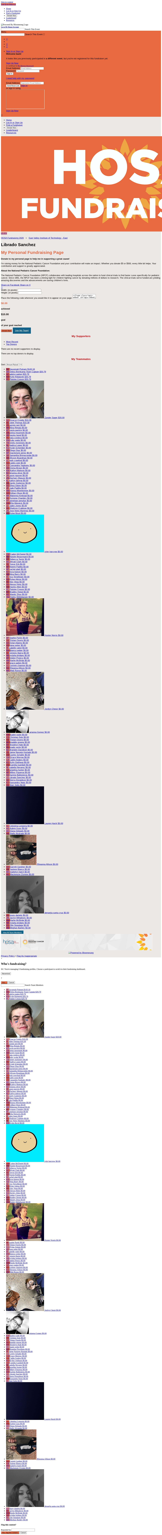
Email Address (13, 68)
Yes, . (4, 983)
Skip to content (7, 2)
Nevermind (6, 974)
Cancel (11, 983)
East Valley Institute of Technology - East (48, 238)
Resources (10, 20)
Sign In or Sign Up (14, 51)
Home (8, 9)
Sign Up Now (12, 63)
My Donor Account (26, 66)
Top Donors (11, 344)
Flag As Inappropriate (27, 956)
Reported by (6, 1530)
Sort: (3, 364)
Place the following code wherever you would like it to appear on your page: (36, 298)
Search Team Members (34, 985)
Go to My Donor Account (10, 27)
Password (10, 71)
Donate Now (11, 16)
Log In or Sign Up (8, 4)
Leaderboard (11, 18)
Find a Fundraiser (13, 13)
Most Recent (12, 342)
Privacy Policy (8, 956)
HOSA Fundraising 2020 (12, 238)
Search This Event (32, 29)
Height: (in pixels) (9, 293)
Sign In (24, 85)
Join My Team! (22, 330)
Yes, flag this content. (10, 1533)
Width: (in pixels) (9, 290)
